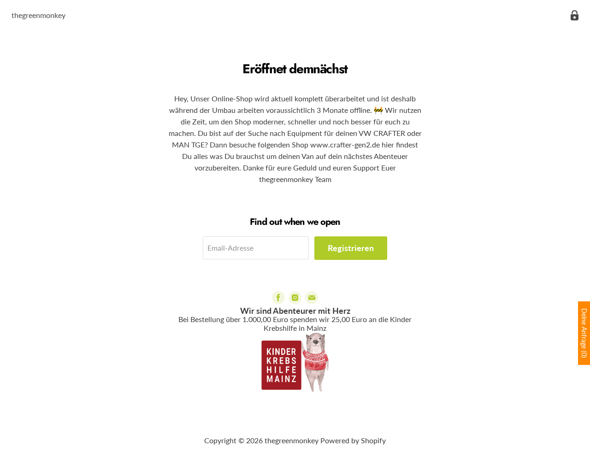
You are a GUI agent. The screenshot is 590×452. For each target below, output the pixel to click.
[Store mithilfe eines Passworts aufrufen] (574, 15)
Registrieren (351, 248)
